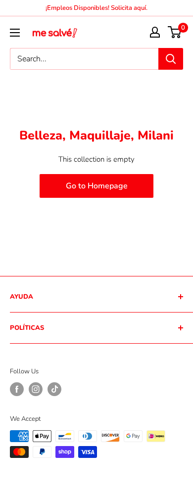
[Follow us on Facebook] (17, 389)
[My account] (155, 32)
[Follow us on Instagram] (36, 389)
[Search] (170, 59)
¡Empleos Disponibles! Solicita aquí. (96, 7)
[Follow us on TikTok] (54, 389)
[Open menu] (15, 33)
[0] (175, 32)
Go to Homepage (97, 185)
